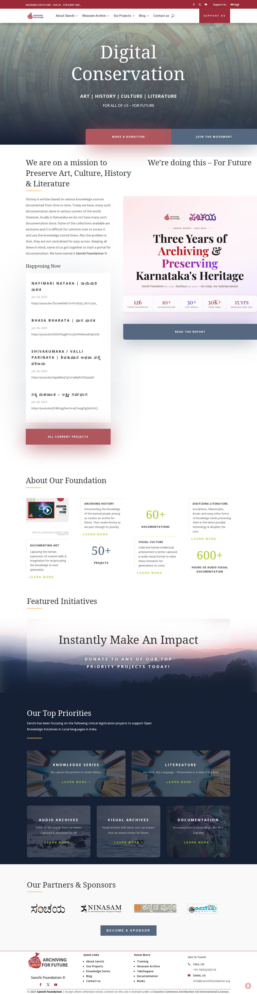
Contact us (161, 15)
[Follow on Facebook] (194, 4)
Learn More (41, 577)
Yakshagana (145, 971)
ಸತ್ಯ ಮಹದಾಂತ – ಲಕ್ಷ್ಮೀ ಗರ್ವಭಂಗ (59, 394)
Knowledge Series (98, 971)
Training (142, 961)
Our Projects (122, 15)
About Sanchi (65, 15)
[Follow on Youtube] (206, 4)
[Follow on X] (200, 4)
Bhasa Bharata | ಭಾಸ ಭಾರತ (63, 320)
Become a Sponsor (128, 930)
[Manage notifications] (248, 986)
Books (141, 981)
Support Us (219, 4)
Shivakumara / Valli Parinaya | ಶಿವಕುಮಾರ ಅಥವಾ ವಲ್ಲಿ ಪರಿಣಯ (66, 357)
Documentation (147, 976)
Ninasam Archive (94, 15)
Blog (142, 15)
